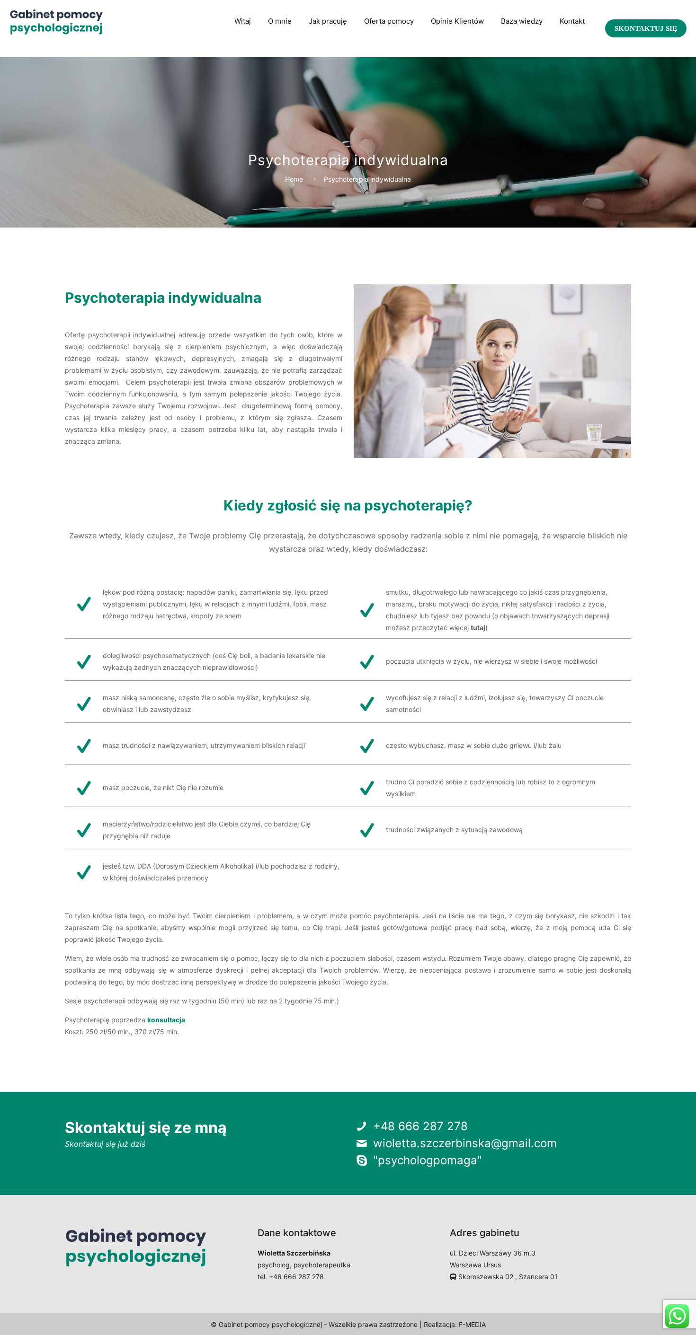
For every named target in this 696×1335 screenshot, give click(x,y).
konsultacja (166, 1020)
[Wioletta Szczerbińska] (56, 21)
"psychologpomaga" (427, 1160)
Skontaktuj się (646, 28)
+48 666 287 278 (420, 1126)
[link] (328, 50)
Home (294, 179)
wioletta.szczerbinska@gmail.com (465, 1143)
